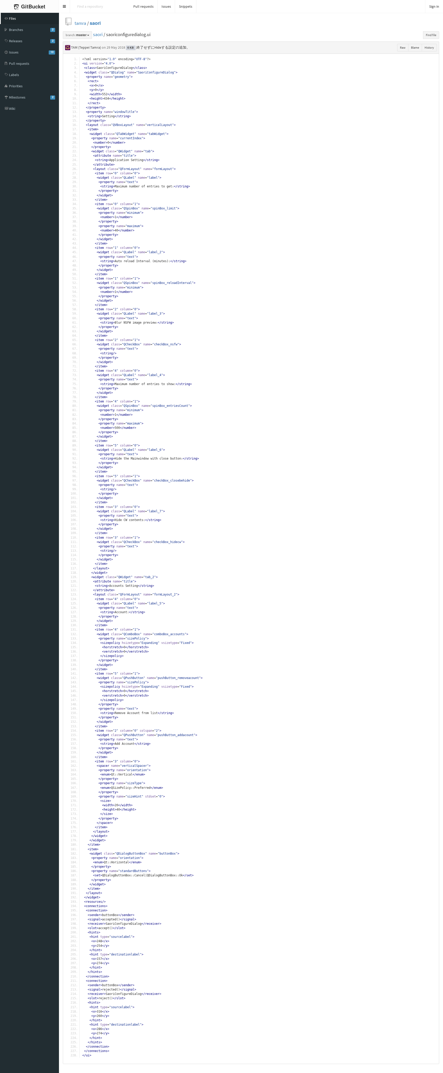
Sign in (434, 6)
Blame (415, 47)
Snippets (185, 6)
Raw (403, 47)
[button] (64, 6)
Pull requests (143, 6)
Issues (166, 6)
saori (95, 23)
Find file (431, 35)
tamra (80, 23)
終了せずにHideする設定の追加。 (163, 47)
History (429, 47)
